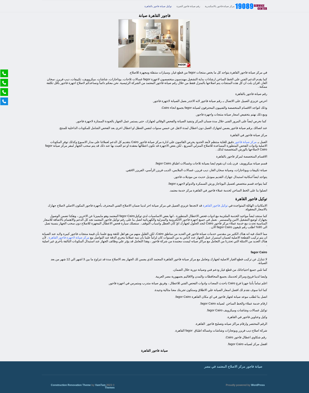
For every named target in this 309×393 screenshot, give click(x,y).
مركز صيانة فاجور (246, 142)
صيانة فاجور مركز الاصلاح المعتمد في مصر (233, 366)
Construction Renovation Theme (71, 385)
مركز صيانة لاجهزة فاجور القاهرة (69, 237)
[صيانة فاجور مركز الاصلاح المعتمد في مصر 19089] (251, 6)
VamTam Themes (105, 386)
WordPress (258, 385)
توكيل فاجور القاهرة (215, 205)
